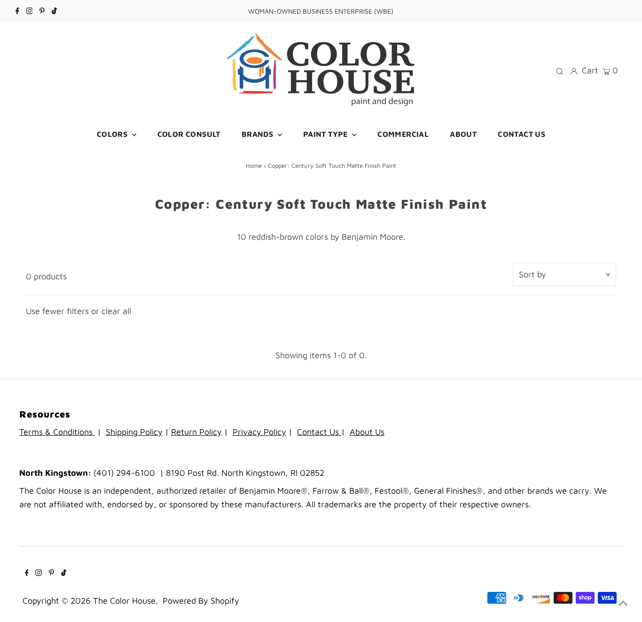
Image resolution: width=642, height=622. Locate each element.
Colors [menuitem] (113, 134)
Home (254, 165)
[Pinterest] (42, 11)
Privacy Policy (259, 432)
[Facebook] (17, 11)
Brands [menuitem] (258, 134)
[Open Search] (560, 70)
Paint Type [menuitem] (326, 134)
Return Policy (196, 432)
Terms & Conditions (57, 432)
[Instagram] (29, 11)
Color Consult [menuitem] (188, 134)
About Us (367, 432)
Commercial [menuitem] (403, 134)
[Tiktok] (54, 11)
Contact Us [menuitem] (521, 134)
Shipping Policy (134, 432)
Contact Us (319, 432)
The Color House (124, 601)
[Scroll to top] (623, 603)
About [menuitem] (463, 134)
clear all (116, 311)
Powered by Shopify (201, 601)
